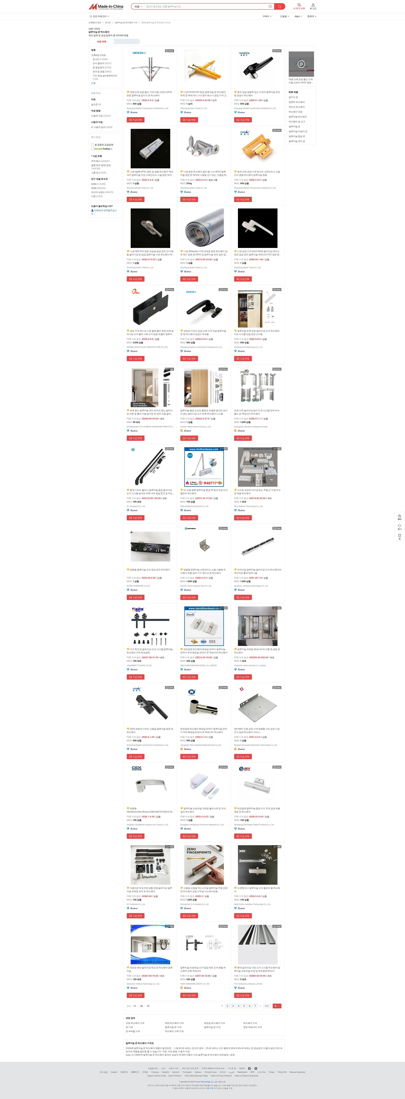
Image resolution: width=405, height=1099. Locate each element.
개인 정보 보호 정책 (190, 1068)
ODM (98, 183)
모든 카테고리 (100, 16)
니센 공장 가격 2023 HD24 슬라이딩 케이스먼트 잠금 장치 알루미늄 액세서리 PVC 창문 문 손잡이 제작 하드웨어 (257, 253)
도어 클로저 (102, 63)
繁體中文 (135, 1072)
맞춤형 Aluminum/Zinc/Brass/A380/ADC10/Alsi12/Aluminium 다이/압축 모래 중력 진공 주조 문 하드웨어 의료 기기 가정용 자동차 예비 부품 (150, 810)
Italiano (198, 1072)
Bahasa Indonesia (297, 1072)
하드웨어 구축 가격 (174, 1031)
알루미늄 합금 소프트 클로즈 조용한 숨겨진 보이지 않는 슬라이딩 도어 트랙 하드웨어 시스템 (203, 412)
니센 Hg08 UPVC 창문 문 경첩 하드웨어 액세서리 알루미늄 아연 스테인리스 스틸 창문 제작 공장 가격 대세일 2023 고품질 (150, 173)
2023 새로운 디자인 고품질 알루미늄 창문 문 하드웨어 (150, 730)
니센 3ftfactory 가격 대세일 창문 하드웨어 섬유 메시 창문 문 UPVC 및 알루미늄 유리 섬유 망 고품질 (203, 253)
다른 (93, 82)
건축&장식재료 (98, 55)
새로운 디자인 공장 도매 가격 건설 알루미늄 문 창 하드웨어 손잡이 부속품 (203, 332)
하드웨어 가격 (250, 1022)
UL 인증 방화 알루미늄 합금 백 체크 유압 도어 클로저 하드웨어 (204, 491)
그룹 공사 (98, 172)
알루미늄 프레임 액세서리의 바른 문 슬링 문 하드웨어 (257, 651)
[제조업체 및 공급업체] (106, 6)
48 (148, 1005)
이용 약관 (209, 1088)
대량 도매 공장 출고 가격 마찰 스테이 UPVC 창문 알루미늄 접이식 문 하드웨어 (149, 93)
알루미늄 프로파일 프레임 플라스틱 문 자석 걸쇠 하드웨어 (203, 810)
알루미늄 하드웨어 (298, 116)
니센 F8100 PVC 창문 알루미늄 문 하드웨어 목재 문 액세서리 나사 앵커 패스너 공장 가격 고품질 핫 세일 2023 (203, 93)
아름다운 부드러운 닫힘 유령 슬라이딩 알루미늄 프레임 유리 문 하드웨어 (149, 889)
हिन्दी (252, 1072)
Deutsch (175, 1072)
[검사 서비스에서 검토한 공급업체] (105, 144)
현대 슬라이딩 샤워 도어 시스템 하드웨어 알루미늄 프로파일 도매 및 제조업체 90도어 (257, 969)
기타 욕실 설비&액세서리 (105, 77)
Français (155, 1072)
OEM (98, 188)
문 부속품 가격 (133, 1031)
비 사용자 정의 (101, 127)
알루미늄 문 (294, 126)
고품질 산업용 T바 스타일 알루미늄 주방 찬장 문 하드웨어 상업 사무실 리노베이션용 (203, 889)
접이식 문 (293, 97)
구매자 (265, 16)
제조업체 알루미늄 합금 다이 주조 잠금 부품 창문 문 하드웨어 (257, 810)
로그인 (313, 8)
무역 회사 (100, 161)
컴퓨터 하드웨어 (297, 101)
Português (187, 1072)
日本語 (145, 1072)
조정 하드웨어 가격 (135, 1022)
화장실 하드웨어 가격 (214, 1022)
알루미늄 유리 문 (297, 141)
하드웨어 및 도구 (297, 121)
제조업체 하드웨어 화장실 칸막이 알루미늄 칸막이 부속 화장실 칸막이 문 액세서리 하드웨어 (203, 651)
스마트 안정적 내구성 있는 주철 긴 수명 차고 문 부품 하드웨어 (257, 491)
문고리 (100, 59)
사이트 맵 (232, 1068)
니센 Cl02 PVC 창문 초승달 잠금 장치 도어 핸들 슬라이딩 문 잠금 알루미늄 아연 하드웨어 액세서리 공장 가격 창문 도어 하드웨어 (150, 253)
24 (134, 1005)
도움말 (283, 16)
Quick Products (174, 1075)
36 (141, 1006)
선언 (163, 1068)
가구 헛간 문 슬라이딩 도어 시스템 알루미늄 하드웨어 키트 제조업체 (150, 651)
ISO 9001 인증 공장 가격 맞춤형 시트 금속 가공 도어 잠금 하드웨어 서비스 (257, 730)
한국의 (223, 1072)
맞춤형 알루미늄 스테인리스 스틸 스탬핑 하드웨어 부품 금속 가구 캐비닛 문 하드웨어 (203, 571)
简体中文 (124, 1072)
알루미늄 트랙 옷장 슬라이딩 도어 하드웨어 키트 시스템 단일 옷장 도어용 (257, 332)
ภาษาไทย (261, 1072)
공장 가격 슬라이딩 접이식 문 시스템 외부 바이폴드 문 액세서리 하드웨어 (257, 412)
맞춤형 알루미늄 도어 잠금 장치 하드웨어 (150, 569)
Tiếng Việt (282, 1072)
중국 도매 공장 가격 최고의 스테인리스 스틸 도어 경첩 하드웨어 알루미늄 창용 (257, 173)
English (114, 1072)
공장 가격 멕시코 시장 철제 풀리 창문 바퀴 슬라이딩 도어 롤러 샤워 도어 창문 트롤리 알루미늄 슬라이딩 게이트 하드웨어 (150, 332)
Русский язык (211, 1072)
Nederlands (242, 1072)
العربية (231, 1072)
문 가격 (129, 1027)
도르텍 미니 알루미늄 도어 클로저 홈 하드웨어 (257, 889)
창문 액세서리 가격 (252, 1027)
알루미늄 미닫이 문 (298, 131)
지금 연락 (137, 119)
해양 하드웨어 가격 (174, 1022)
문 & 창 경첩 (102, 71)
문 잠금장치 (102, 67)
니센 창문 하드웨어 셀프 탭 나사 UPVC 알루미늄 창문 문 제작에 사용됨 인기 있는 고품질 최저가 (203, 173)
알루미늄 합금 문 (297, 136)
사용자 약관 (173, 1068)
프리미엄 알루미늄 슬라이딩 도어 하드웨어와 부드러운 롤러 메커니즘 (257, 571)
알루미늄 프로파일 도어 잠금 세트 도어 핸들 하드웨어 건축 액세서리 (203, 969)
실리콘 (96, 104)
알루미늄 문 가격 (173, 1027)
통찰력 (242, 1068)
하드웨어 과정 (295, 111)
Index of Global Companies (246, 1075)
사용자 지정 (101, 115)
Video (170, 50)
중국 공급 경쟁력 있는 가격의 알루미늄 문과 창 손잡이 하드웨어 (257, 93)
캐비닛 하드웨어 (297, 106)
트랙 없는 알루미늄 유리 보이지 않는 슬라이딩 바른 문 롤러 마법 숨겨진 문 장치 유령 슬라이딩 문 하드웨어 (150, 412)
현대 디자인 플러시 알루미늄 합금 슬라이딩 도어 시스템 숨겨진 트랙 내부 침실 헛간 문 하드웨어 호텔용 (150, 491)
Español (165, 1072)
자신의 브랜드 (102, 192)
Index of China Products (221, 1075)
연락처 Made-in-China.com (213, 1068)
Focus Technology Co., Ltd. (206, 1081)
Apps (297, 16)
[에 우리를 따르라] (256, 1068)
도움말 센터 (153, 1068)
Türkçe (271, 1072)
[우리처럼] (249, 1068)
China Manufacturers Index (196, 1075)
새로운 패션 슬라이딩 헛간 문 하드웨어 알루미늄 (150, 969)
